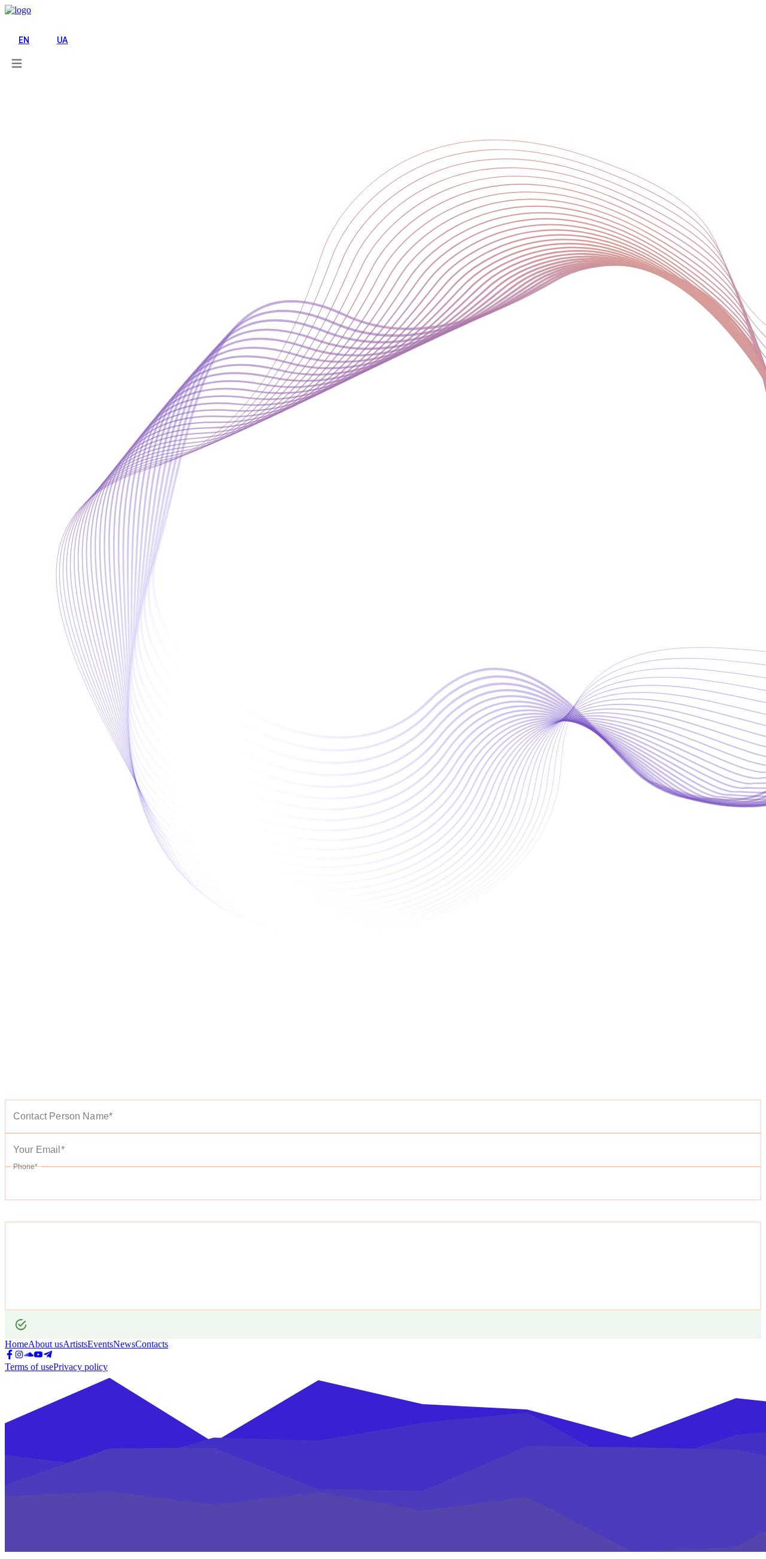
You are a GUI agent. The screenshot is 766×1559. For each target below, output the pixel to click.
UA (62, 40)
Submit (26, 1211)
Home (16, 1344)
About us (45, 1344)
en (11, 22)
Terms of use (29, 1367)
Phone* (25, 1166)
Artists (75, 1344)
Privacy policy (80, 1367)
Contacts (151, 1344)
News (124, 1344)
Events (100, 1344)
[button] (21, 22)
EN (24, 40)
